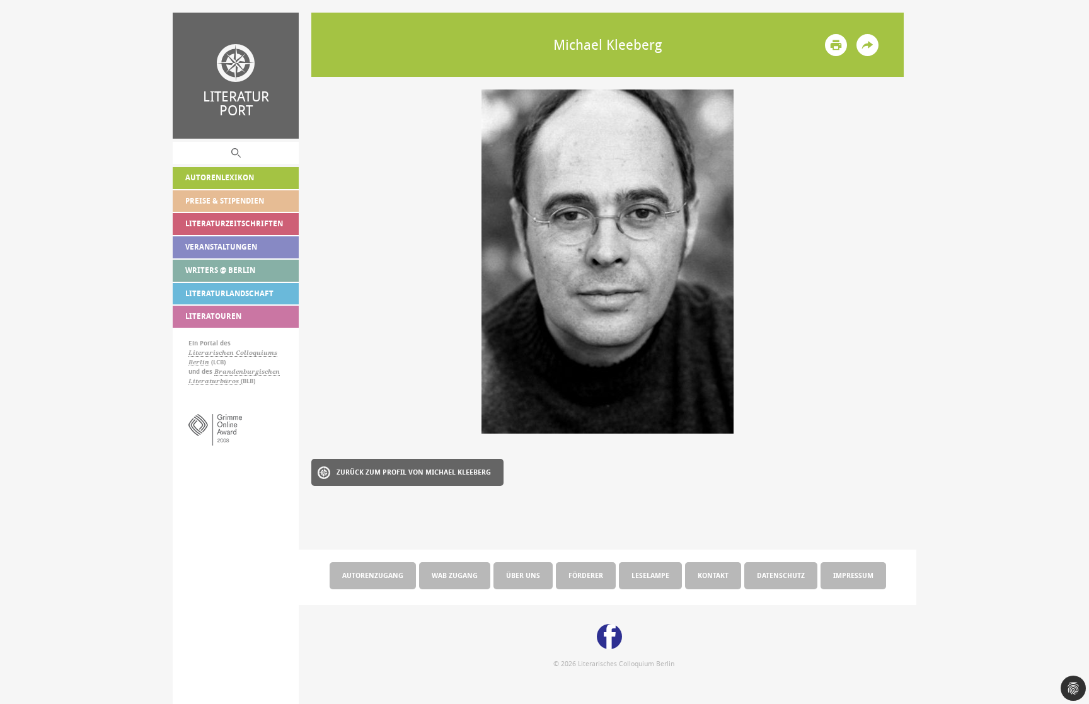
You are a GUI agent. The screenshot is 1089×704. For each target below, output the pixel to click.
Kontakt (713, 575)
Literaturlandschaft (229, 293)
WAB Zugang (455, 575)
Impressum (853, 575)
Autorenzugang (372, 575)
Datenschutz (781, 575)
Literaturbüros (214, 381)
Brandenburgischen (247, 371)
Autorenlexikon (219, 177)
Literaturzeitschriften (234, 223)
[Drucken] (836, 45)
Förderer (585, 575)
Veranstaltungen (221, 246)
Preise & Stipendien (224, 200)
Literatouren (213, 316)
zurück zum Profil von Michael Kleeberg (414, 471)
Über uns (523, 575)
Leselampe (650, 575)
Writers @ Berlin (220, 270)
